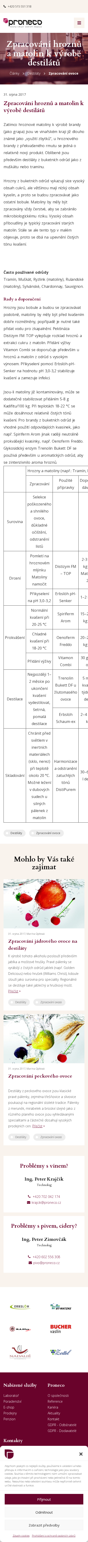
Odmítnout (44, 1512)
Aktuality (54, 1413)
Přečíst (13, 991)
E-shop (9, 1407)
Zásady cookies (21, 1535)
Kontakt (53, 1419)
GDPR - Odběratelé (62, 1425)
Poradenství (12, 1401)
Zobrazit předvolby (44, 1525)
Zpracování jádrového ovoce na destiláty (42, 944)
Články (14, 73)
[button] (81, 1454)
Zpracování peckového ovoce (40, 1076)
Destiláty (33, 73)
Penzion (9, 1419)
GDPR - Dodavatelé (62, 1430)
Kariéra (53, 1407)
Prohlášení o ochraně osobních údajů (54, 1535)
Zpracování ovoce (63, 73)
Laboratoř (11, 1395)
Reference (55, 1401)
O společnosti (58, 1395)
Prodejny (10, 1413)
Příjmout (44, 1499)
